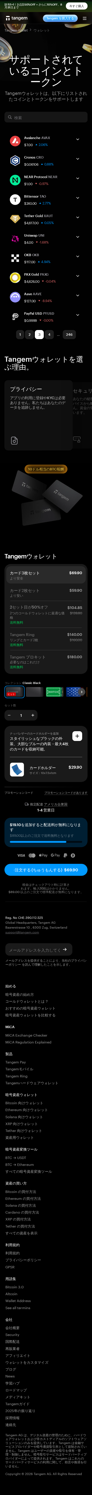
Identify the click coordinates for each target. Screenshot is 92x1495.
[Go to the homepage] (16, 18)
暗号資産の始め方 (19, 994)
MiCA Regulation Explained (28, 1041)
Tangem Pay (15, 1061)
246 (69, 334)
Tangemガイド (17, 1403)
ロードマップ (16, 1389)
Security (12, 1334)
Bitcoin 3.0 (14, 1286)
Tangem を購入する (60, 18)
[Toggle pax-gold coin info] (77, 275)
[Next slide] (81, 691)
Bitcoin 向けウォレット (24, 1102)
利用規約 (12, 1252)
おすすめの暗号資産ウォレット (30, 1008)
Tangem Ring (16, 1075)
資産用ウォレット (19, 1137)
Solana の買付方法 (20, 1205)
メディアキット (17, 1396)
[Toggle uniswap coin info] (77, 236)
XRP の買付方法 (18, 1218)
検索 (18, 117)
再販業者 (12, 1348)
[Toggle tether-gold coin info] (77, 217)
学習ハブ (12, 1383)
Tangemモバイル (19, 1068)
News (10, 1375)
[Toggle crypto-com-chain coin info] (77, 158)
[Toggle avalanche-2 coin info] (77, 139)
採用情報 (12, 1417)
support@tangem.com (22, 931)
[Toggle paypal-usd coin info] (77, 314)
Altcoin (11, 1293)
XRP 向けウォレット (21, 1123)
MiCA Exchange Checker (26, 1035)
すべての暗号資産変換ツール (28, 1171)
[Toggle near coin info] (77, 178)
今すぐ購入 (76, 6)
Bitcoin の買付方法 (20, 1191)
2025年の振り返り (20, 1410)
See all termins (17, 1307)
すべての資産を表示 (21, 1232)
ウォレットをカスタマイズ (26, 1362)
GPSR (10, 1266)
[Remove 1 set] (9, 715)
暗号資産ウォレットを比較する (30, 1014)
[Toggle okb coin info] (77, 256)
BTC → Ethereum (19, 1164)
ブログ (10, 1369)
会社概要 (12, 1327)
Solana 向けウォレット (24, 1116)
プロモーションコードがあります (66, 792)
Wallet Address (18, 1300)
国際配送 (12, 1341)
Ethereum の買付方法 (23, 1198)
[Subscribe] (65, 949)
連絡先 (10, 1424)
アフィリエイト (17, 1355)
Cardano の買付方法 (22, 1212)
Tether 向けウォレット (23, 1130)
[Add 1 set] (33, 715)
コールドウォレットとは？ (26, 1001)
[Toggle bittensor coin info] (77, 197)
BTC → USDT (15, 1157)
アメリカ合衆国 (55, 804)
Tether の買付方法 (20, 1226)
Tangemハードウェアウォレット (32, 1082)
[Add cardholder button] (77, 736)
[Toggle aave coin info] (77, 295)
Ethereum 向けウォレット (26, 1109)
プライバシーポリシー (23, 1259)
